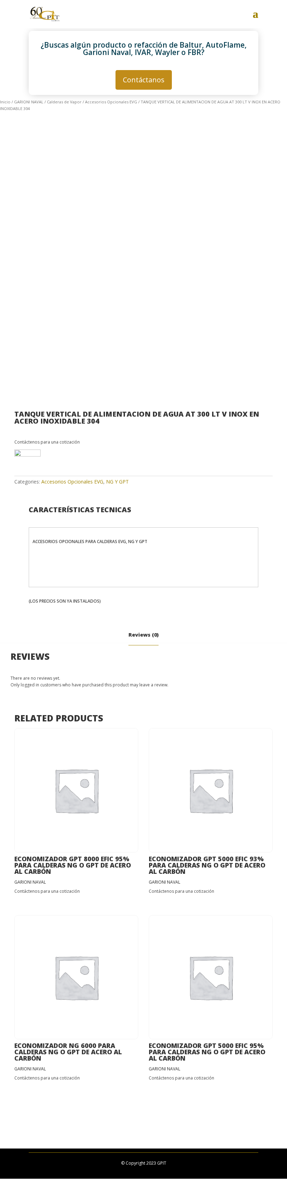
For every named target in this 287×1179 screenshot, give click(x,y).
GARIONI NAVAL (28, 101)
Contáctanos (143, 79)
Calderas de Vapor (64, 101)
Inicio (5, 101)
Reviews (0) (143, 634)
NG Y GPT (117, 481)
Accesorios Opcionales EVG (111, 101)
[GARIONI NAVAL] (27, 463)
